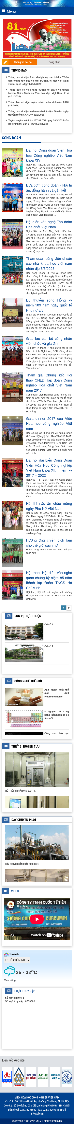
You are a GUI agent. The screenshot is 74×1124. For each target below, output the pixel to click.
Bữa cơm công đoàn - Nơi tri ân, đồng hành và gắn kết (49, 188)
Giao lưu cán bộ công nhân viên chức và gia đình (49, 341)
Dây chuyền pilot (23, 820)
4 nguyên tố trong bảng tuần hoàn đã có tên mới (56, 715)
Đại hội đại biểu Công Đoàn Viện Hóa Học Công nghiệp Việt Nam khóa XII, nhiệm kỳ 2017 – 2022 (49, 468)
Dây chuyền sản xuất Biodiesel (22, 864)
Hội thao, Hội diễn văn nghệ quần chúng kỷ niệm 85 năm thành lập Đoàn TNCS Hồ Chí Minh (49, 580)
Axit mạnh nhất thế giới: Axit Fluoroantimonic (56, 693)
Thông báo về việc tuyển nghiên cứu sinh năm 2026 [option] (38, 103)
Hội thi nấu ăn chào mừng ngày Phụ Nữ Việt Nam (49, 506)
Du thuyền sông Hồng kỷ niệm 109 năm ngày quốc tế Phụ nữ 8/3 (49, 305)
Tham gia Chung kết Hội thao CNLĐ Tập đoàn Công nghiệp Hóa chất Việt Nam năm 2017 (49, 383)
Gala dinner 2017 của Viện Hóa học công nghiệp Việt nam (49, 423)
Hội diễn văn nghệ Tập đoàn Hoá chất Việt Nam (49, 224)
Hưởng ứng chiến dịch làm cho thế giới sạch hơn (49, 543)
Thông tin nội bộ (23, 62)
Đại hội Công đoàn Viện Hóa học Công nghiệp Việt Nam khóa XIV (49, 155)
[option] (37, 773)
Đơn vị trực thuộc (27, 616)
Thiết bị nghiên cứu (25, 746)
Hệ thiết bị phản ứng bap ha (20, 790)
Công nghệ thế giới (28, 681)
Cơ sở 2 (48, 646)
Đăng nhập (54, 62)
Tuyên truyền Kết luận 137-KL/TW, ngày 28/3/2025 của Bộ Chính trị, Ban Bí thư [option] (38, 122)
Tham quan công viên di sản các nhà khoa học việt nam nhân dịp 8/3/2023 (49, 263)
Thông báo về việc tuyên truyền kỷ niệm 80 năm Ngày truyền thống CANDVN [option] (38, 112)
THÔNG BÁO (19, 70)
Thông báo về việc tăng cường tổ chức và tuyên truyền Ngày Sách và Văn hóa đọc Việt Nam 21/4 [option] (38, 93)
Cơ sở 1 (48, 624)
